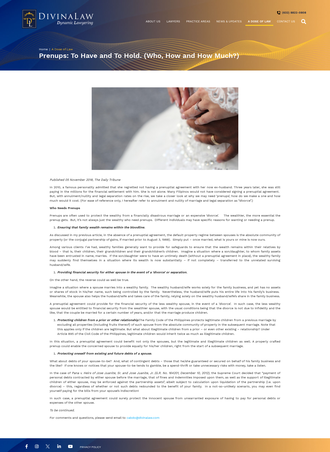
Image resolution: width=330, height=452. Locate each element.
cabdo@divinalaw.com (143, 418)
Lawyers (173, 21)
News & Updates (229, 21)
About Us (153, 21)
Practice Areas (198, 21)
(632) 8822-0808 (294, 12)
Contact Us (286, 21)
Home (43, 49)
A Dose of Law (259, 21)
